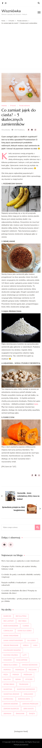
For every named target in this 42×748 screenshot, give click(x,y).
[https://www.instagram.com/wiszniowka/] (10, 545)
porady (16, 675)
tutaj (36, 404)
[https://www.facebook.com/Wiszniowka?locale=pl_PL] (4, 545)
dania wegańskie (11, 636)
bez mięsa (22, 621)
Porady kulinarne (24, 105)
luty (25, 655)
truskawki (23, 684)
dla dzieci (31, 640)
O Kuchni (13, 105)
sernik (18, 679)
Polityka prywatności (21, 745)
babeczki (7, 616)
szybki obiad (9, 684)
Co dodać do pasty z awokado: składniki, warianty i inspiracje (20, 575)
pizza (6, 675)
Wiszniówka (11, 11)
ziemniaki (7, 714)
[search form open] (39, 3)
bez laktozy (9, 621)
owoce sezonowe (29, 665)
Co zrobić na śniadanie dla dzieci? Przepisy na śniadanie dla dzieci (19, 591)
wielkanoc (28, 694)
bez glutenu (21, 616)
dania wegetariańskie (13, 640)
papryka (7, 670)
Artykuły (4, 105)
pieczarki (33, 670)
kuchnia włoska (11, 655)
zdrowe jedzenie (11, 704)
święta (32, 714)
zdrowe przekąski (30, 704)
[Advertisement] (21, 46)
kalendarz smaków (12, 650)
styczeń (28, 679)
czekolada (8, 631)
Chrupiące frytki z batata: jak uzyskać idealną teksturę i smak (18, 567)
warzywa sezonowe (26, 689)
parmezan (19, 670)
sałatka (7, 679)
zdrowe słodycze (11, 709)
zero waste (28, 709)
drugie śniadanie (11, 645)
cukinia (26, 626)
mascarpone (21, 660)
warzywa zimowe (11, 694)
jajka (35, 645)
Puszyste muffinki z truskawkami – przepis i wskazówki (17, 583)
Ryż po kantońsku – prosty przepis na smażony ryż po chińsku (21, 599)
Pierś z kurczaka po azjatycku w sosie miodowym (20, 561)
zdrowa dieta (24, 699)
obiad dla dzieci (10, 665)
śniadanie (20, 714)
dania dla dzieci (25, 631)
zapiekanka (8, 699)
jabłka (26, 645)
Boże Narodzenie (11, 626)
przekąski (28, 675)
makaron (8, 660)
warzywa (8, 689)
